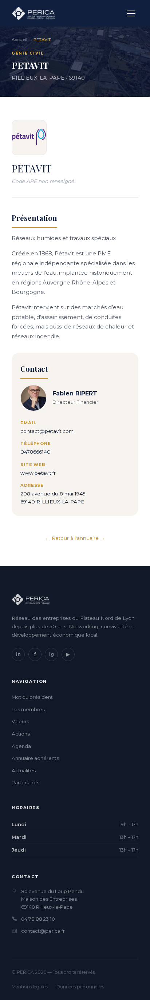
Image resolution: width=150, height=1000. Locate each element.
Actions (21, 734)
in (18, 654)
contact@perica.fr (43, 931)
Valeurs (20, 721)
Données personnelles (80, 986)
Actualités (24, 770)
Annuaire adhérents (35, 758)
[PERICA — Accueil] (33, 13)
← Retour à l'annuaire (72, 538)
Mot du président (32, 697)
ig (51, 654)
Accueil (19, 39)
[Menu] (131, 13)
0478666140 (35, 452)
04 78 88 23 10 (38, 919)
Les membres (28, 709)
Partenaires (25, 782)
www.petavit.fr (38, 473)
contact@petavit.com (47, 431)
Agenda (21, 746)
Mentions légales (30, 986)
